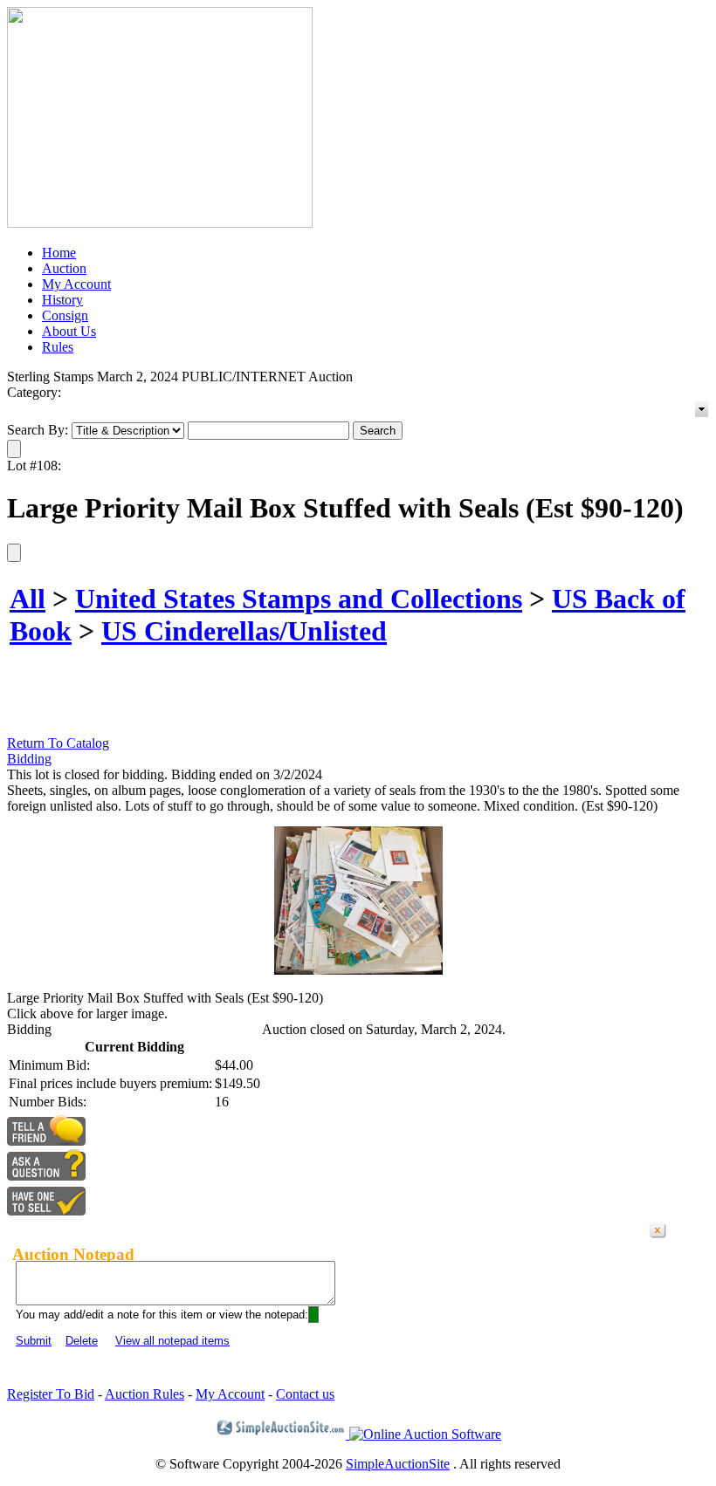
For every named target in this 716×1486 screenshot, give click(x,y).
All (27, 598)
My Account (76, 284)
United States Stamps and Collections (298, 598)
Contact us (305, 1394)
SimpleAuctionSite (398, 1463)
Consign (65, 315)
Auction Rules (144, 1394)
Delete (81, 1340)
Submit (34, 1340)
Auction (64, 268)
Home (59, 252)
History (62, 299)
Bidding (29, 758)
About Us (69, 331)
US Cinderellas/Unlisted (244, 631)
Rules (57, 346)
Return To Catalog (58, 743)
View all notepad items (172, 1340)
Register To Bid (50, 1394)
